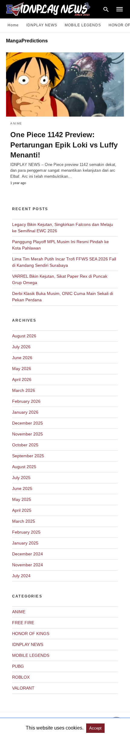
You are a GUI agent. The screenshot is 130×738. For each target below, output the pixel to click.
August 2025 (24, 466)
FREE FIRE (23, 622)
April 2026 (21, 379)
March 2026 (23, 390)
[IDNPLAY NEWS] (54, 8)
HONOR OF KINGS (30, 633)
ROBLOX (21, 677)
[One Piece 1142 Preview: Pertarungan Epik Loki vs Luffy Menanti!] (65, 84)
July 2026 (21, 346)
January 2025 (25, 543)
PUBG (18, 666)
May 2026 (21, 368)
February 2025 (26, 532)
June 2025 (22, 488)
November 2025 (27, 434)
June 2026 (22, 357)
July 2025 (21, 477)
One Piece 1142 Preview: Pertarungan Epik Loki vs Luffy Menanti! (64, 145)
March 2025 (23, 521)
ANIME (16, 123)
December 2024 (27, 553)
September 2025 (28, 455)
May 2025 (21, 499)
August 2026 (24, 335)
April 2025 (21, 510)
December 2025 (27, 423)
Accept (95, 728)
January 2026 (25, 412)
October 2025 (25, 444)
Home (13, 25)
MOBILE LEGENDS (83, 25)
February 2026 (26, 401)
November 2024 (27, 564)
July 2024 (21, 575)
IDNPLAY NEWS (41, 25)
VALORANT (23, 688)
